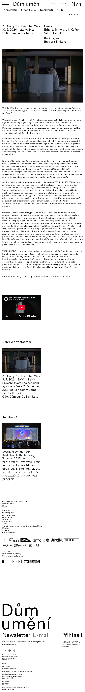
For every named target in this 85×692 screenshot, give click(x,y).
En (54, 3)
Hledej (63, 3)
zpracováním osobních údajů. (36, 641)
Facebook (5, 681)
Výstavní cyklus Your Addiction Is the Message (19, 453)
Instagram (5, 683)
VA (13, 689)
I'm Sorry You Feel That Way (21, 376)
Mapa (4, 663)
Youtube (5, 685)
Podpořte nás (76, 14)
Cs (52, 3)
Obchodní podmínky (9, 645)
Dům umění (27, 4)
